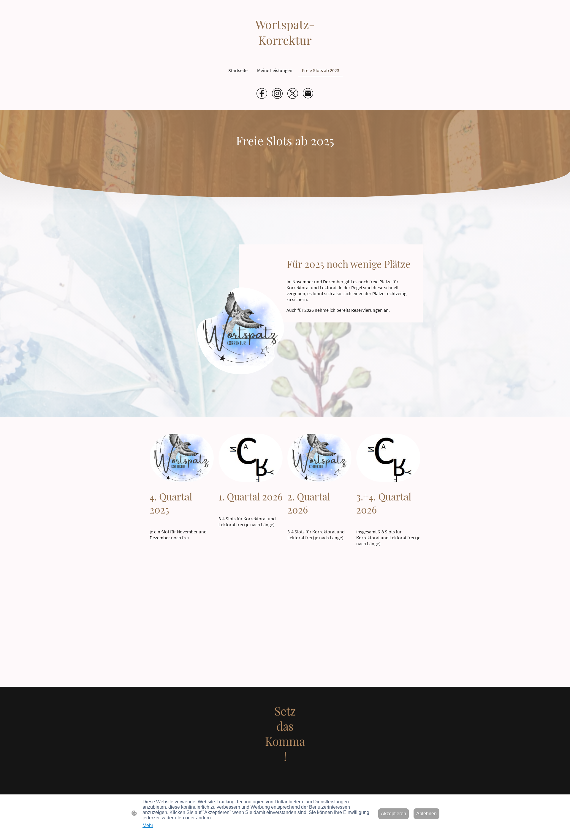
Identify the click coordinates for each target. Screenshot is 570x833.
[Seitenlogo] (285, 783)
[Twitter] (292, 93)
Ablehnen (426, 813)
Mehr (147, 825)
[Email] (308, 93)
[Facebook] (261, 93)
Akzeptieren (393, 813)
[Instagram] (277, 93)
